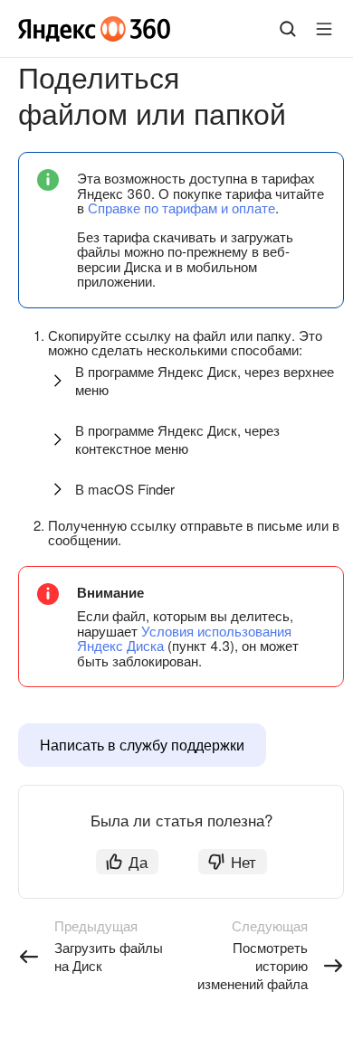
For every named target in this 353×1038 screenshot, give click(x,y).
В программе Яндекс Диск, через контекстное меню (177, 439)
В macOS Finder (125, 488)
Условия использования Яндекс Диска (184, 638)
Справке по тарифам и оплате (181, 207)
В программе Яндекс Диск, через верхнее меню (204, 380)
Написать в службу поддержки (142, 744)
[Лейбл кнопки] (324, 29)
